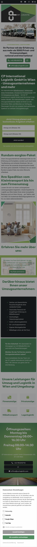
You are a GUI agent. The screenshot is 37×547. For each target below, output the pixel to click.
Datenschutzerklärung (9, 542)
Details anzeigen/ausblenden (13, 527)
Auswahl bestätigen (18, 532)
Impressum (20, 542)
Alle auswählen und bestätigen (18, 537)
